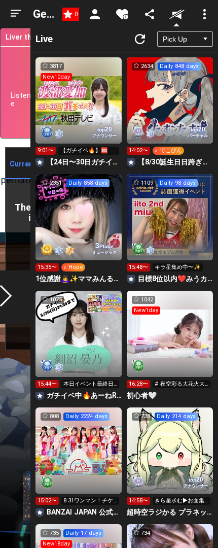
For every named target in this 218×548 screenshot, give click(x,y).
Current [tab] (23, 164)
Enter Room (79, 109)
